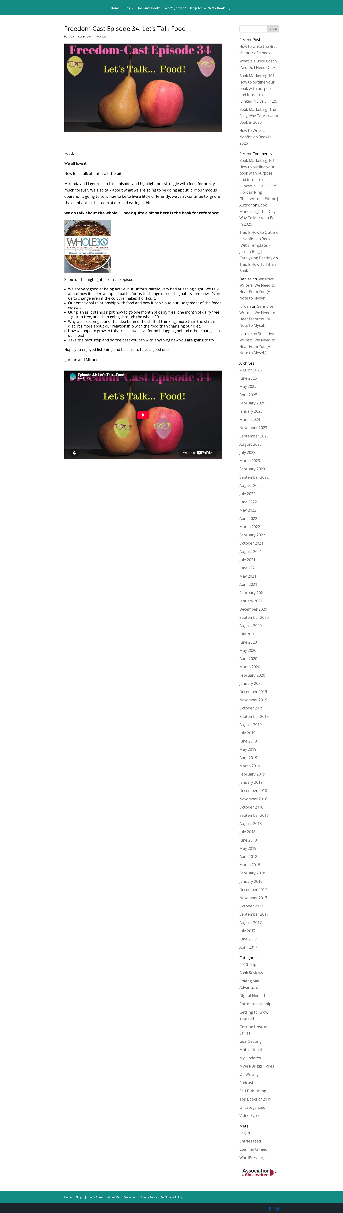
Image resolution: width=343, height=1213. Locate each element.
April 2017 (248, 947)
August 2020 (250, 625)
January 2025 (251, 411)
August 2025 (250, 370)
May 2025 (247, 386)
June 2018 (248, 840)
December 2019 (253, 691)
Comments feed (253, 1149)
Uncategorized (252, 1107)
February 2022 (252, 534)
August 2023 (250, 444)
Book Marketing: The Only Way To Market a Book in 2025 (258, 116)
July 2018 (247, 831)
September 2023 (254, 436)
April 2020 (248, 658)
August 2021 (250, 551)
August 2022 (250, 485)
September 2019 (254, 716)
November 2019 (253, 699)
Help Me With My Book (207, 8)
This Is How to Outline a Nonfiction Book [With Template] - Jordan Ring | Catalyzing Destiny (258, 245)
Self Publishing (252, 1090)
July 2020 (247, 633)
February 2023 (252, 468)
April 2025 (248, 394)
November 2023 (253, 427)
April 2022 (248, 518)
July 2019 (247, 732)
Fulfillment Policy (171, 1197)
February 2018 (252, 872)
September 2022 (254, 477)
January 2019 (251, 782)
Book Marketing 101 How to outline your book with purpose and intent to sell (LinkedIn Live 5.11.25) (259, 88)
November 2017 (253, 897)
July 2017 (247, 930)
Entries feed (250, 1141)
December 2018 (253, 790)
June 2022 (248, 501)
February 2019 (252, 774)
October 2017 (251, 906)
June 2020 (248, 642)
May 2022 (247, 510)
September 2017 (254, 914)
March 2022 (249, 526)
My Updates (250, 1057)
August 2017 (250, 922)
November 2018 (253, 798)
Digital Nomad (252, 995)
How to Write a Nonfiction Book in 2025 (255, 137)
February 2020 (252, 675)
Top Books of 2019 (255, 1099)
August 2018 (250, 823)
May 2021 (247, 576)
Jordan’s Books (149, 8)
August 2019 (250, 724)
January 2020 (251, 683)
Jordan (71, 36)
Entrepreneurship (255, 1003)
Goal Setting (250, 1041)
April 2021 (248, 584)
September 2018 (254, 815)
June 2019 (248, 741)
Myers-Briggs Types (256, 1066)
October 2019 (251, 708)
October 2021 (251, 543)
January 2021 (251, 600)
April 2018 (248, 856)
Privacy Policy (148, 1197)
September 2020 (254, 617)
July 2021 (247, 559)
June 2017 (248, 939)
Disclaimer (129, 1197)
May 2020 (247, 650)
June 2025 (248, 378)
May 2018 (247, 848)
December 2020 (253, 609)
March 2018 (249, 864)
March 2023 (249, 460)
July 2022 (247, 493)
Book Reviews (251, 972)
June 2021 (248, 567)
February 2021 (252, 592)
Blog (127, 8)
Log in (244, 1132)
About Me (113, 1197)
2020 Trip (247, 964)
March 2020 (249, 666)
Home (115, 8)
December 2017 (253, 889)
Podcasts (101, 36)
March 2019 (249, 765)
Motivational (250, 1049)
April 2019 (248, 757)
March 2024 (249, 419)
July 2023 (247, 452)
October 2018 (251, 807)
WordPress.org (252, 1157)
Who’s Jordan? (175, 8)
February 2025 (252, 403)
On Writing (249, 1074)
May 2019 (247, 749)
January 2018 (251, 881)
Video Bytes (249, 1115)
